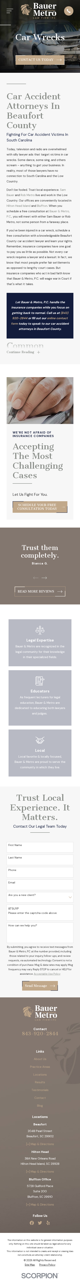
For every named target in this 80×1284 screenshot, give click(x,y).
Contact (40, 1098)
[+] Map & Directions (40, 1144)
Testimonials (40, 1090)
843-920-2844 (40, 1033)
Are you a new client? (22, 895)
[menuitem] (30, 1265)
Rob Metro (28, 195)
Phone (12, 870)
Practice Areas (40, 1067)
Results (40, 1082)
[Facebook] (32, 1223)
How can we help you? (22, 925)
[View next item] (44, 578)
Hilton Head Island (18, 206)
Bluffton (42, 206)
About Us (40, 1059)
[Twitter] (40, 1223)
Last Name (15, 857)
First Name (15, 845)
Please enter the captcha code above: (32, 913)
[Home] (38, 11)
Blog (40, 1106)
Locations (40, 1075)
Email (11, 882)
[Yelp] (48, 1223)
